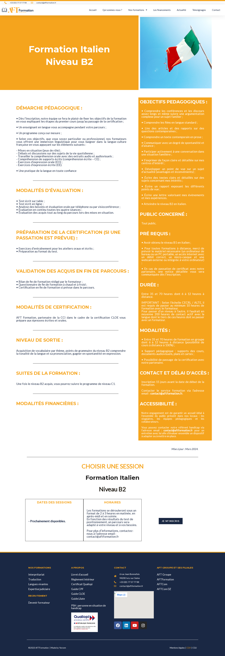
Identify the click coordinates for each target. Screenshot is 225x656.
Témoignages (199, 10)
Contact (216, 10)
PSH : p (88, 607)
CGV (188, 648)
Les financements (162, 10)
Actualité (181, 10)
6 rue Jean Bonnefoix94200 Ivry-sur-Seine (130, 576)
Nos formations (136, 10)
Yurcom (62, 648)
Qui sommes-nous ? (112, 10)
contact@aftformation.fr (46, 3)
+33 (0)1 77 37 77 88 (18, 3)
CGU (194, 648)
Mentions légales (177, 648)
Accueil (92, 10)
